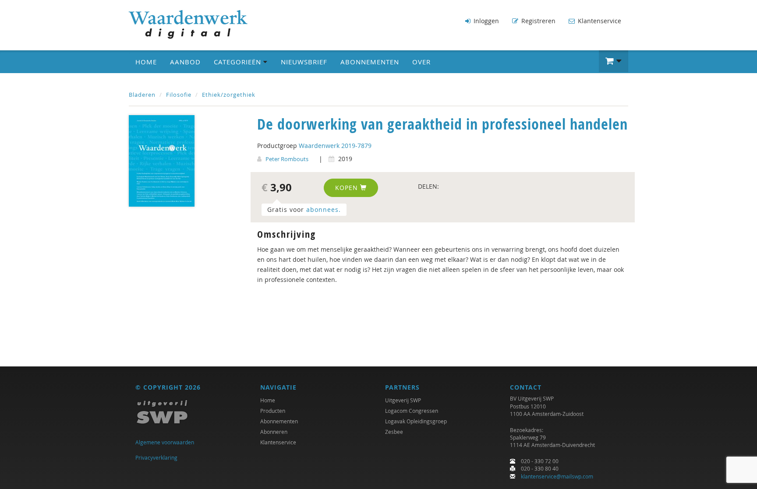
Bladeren (142, 95)
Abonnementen (369, 61)
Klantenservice (598, 21)
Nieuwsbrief (304, 61)
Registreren (537, 21)
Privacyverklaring (156, 457)
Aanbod (185, 61)
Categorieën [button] (238, 61)
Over (421, 61)
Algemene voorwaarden (164, 442)
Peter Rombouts (286, 159)
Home (146, 61)
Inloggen (485, 21)
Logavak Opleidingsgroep (416, 421)
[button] (613, 61)
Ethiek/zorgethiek (228, 95)
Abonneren (273, 431)
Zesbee (394, 431)
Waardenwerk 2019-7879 (335, 145)
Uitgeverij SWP (403, 400)
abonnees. (323, 209)
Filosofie (178, 95)
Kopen (347, 187)
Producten (272, 410)
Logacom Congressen (411, 410)
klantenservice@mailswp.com (557, 476)
